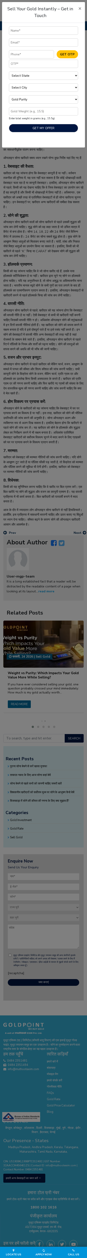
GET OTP (67, 54)
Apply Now (43, 1254)
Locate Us (13, 1254)
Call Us (73, 1254)
